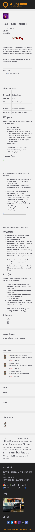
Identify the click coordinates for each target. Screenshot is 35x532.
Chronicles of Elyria (28, 441)
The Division (24, 456)
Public (13, 98)
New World (5, 449)
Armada (19, 438)
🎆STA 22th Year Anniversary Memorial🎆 (14, 488)
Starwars (27, 453)
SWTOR (17, 456)
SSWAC (26, 449)
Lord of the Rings (18, 447)
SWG (4, 456)
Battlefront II (15, 441)
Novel (8, 449)
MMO (27, 447)
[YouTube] (15, 522)
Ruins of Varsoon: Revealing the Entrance (19, 291)
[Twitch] (19, 522)
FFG (24, 444)
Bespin (22, 441)
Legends (11, 447)
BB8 (19, 441)
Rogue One (17, 449)
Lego (14, 447)
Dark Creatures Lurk (13, 127)
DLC (6, 444)
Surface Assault (11, 144)
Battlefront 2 (7, 441)
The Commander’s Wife (13, 240)
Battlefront (25, 438)
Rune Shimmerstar (11, 303)
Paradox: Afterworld (8, 477)
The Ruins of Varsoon (19, 278)
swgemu (7, 456)
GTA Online (4, 447)
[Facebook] (8, 522)
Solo (23, 449)
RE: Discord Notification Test (15, 371)
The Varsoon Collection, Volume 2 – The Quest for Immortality (18, 249)
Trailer (29, 456)
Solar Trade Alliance (18, 3)
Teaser (20, 456)
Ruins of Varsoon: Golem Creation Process (19, 295)
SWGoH (12, 455)
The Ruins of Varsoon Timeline (20, 112)
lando (8, 447)
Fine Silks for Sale (12, 204)
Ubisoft (4, 458)
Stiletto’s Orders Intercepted (15, 309)
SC (21, 449)
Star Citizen (11, 453)
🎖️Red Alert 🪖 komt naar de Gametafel (18, 355)
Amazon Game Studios (6, 438)
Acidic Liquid (10, 192)
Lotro (23, 446)
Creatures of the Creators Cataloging (18, 236)
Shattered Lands (16, 95)
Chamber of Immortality (18, 109)
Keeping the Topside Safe (14, 130)
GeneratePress (27, 529)
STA (30, 449)
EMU (11, 444)
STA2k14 (5, 453)
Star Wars (20, 452)
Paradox (12, 449)
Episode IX (15, 444)
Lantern (11, 360)
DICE (3, 444)
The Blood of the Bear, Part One (16, 238)
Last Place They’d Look (13, 180)
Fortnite (28, 444)
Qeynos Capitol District (23, 303)
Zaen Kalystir (18, 286)
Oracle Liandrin (10, 297)
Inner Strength (11, 208)
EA (9, 443)
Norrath (30, 47)
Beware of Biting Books (13, 196)
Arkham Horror (13, 438)
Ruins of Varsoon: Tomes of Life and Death (19, 301)
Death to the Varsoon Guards (15, 200)
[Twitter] (12, 522)
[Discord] (26, 522)
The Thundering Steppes (18, 102)
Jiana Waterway (12, 121)
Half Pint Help (11, 148)
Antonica (18, 297)
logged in (11, 338)
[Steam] (22, 522)
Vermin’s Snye (26, 286)
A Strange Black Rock (13, 311)
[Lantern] (5, 424)
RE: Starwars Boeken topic (14, 363)
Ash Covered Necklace (13, 186)
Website (7, 458)
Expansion (20, 444)
